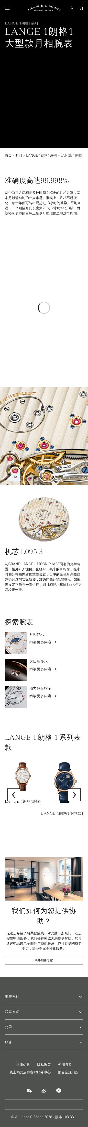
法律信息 (23, 1065)
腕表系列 (12, 996)
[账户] (72, 8)
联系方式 (12, 1012)
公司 (8, 1027)
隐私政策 (44, 1065)
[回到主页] (44, 8)
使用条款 (65, 1065)
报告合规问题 (68, 1072)
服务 (8, 1042)
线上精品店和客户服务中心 (30, 1072)
